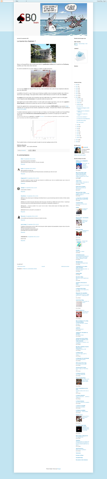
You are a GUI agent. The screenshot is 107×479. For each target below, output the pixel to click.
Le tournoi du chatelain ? (82, 116)
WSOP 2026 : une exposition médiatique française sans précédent (85, 166)
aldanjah (23, 187)
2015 (77, 90)
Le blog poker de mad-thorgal (82, 358)
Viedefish (78, 440)
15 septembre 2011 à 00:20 (29, 158)
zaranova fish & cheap (81, 367)
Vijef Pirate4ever (79, 448)
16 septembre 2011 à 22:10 (33, 236)
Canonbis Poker (79, 202)
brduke (77, 207)
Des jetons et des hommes (82, 459)
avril (78, 132)
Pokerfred (78, 239)
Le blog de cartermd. (80, 373)
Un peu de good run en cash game (82, 285)
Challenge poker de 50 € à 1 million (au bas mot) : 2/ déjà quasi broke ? (82, 295)
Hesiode (78, 250)
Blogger (59, 468)
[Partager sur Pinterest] (35, 150)
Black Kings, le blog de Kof (82, 435)
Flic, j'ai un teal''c (80, 122)
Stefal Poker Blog (80, 300)
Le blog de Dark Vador (81, 288)
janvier (78, 137)
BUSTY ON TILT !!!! (80, 310)
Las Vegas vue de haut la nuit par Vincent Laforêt (85, 380)
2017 (77, 86)
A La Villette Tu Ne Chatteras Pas (82, 289)
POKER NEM (79, 273)
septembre (79, 104)
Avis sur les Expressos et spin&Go (82, 402)
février (78, 135)
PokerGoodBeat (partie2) (80, 359)
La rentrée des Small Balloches (83, 118)
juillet (78, 126)
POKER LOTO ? (79, 415)
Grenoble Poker (79, 457)
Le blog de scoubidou (80, 410)
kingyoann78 (24, 178)
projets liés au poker (21, 109)
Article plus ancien (65, 266)
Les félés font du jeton (81, 120)
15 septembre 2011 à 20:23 (33, 224)
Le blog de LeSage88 (80, 405)
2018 (77, 84)
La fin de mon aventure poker (81, 203)
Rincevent (23, 216)
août (78, 124)
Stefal (67, 106)
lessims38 (85, 147)
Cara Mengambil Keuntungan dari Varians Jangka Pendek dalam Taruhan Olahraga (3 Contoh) (82, 257)
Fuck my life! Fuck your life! (81, 364)
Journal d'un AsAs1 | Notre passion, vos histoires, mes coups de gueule (82, 340)
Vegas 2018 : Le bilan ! (80, 251)
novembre (79, 100)
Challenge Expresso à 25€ (81, 349)
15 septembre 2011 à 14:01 (32, 196)
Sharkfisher (23, 196)
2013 (77, 93)
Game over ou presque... (80, 406)
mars (78, 133)
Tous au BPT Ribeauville (80, 374)
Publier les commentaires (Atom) (30, 268)
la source (42, 116)
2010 (77, 139)
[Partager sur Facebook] (33, 150)
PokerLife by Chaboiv (80, 186)
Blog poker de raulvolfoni (81, 293)
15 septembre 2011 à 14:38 (32, 216)
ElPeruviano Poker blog (81, 363)
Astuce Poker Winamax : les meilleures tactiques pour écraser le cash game (82, 176)
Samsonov (78, 453)
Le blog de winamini (80, 395)
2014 (77, 91)
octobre (78, 102)
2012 (77, 95)
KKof (22, 158)
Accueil (43, 266)
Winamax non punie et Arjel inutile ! (85, 221)
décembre (79, 99)
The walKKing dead (79, 436)
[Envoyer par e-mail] (29, 150)
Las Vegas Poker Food (81, 425)
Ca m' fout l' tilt (80, 106)
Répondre (23, 164)
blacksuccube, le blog (81, 192)
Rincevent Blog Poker (81, 377)
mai (78, 130)
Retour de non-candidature (81, 449)
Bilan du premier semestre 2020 (82, 199)
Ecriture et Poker (80, 455)
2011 (77, 97)
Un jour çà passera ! (80, 329)
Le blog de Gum (79, 352)
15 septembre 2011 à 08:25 (30, 168)
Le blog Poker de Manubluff (82, 198)
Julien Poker (78, 180)
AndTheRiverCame (80, 254)
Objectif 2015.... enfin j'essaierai (82, 411)
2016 (77, 88)
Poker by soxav (79, 229)
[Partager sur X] (32, 150)
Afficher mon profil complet (80, 155)
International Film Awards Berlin (82, 263)
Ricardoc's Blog (79, 276)
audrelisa (78, 327)
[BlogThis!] (30, 150)
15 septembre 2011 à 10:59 (33, 178)
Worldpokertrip (79, 261)
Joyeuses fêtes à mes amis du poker (85, 417)
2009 (77, 141)
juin (78, 128)
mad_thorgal (23, 224)
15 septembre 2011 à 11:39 (31, 187)
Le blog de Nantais (80, 401)
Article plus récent (21, 266)
